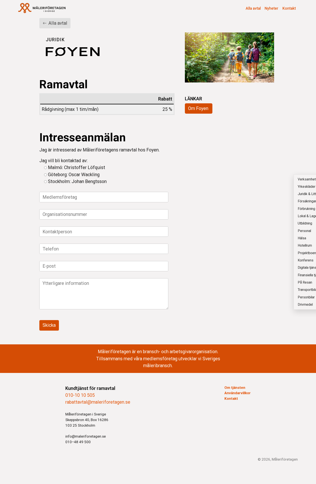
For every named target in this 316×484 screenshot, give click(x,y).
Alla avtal (253, 8)
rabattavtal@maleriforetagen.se (97, 402)
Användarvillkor (237, 393)
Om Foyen (198, 108)
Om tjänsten (234, 387)
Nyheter (271, 8)
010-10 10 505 (80, 395)
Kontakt (289, 8)
